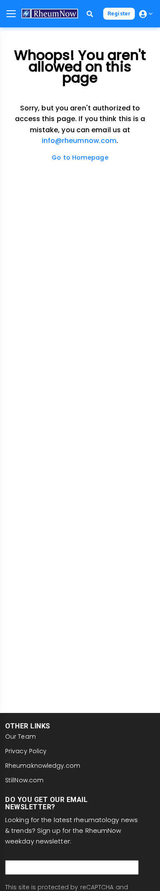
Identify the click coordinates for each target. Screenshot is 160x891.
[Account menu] (146, 13)
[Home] (49, 13)
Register (119, 13)
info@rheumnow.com (79, 141)
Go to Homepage (80, 157)
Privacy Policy (26, 751)
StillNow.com (24, 780)
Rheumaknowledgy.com (42, 765)
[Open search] (90, 13)
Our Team (20, 736)
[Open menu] (11, 13)
